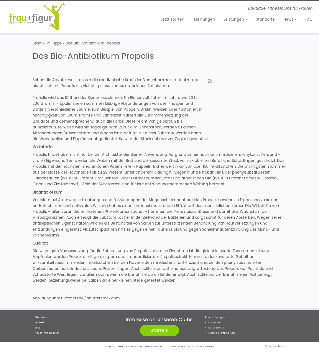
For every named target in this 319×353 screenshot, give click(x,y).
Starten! (159, 330)
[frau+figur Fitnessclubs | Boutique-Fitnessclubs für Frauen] (37, 17)
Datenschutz (216, 327)
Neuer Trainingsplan (47, 333)
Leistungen (234, 19)
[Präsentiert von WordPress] (165, 345)
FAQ (308, 19)
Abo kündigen (216, 317)
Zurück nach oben (275, 346)
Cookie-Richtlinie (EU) (221, 333)
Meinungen (204, 19)
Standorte (265, 19)
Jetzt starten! (172, 19)
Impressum (215, 322)
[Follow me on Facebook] (89, 9)
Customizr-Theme (203, 346)
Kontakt (39, 322)
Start (37, 43)
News (288, 19)
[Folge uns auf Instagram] (96, 9)
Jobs (38, 327)
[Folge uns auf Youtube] (102, 9)
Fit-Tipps (54, 43)
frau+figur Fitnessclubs (129, 346)
